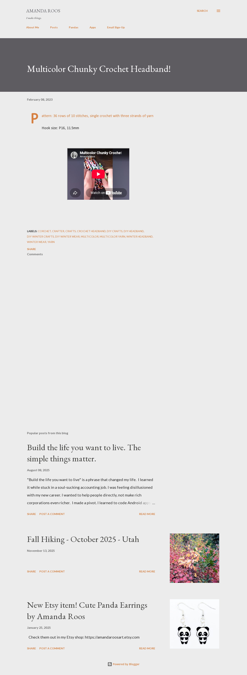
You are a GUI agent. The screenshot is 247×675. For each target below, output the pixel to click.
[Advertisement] (92, 383)
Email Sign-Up (116, 27)
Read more (147, 514)
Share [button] (31, 249)
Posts (54, 27)
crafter (58, 231)
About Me (32, 27)
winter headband (139, 236)
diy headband (134, 231)
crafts (70, 231)
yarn (51, 242)
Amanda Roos (43, 11)
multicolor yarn (112, 236)
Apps (93, 27)
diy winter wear (67, 236)
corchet (44, 231)
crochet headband (91, 231)
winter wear (36, 242)
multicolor (90, 236)
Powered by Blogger (126, 664)
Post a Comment (52, 514)
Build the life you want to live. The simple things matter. (84, 453)
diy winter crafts (40, 236)
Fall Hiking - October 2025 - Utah (83, 538)
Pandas (73, 27)
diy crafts (115, 231)
